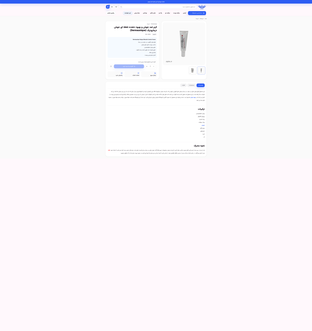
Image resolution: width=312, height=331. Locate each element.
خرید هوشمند (127, 13)
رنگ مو (160, 13)
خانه (206, 18)
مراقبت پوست (176, 13)
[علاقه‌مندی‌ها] (116, 7)
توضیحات (200, 85)
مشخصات (191, 85)
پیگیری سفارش (110, 13)
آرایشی (184, 13)
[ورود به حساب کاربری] (112, 7)
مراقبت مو (167, 13)
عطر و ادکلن (153, 13)
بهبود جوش (193, 97)
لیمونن (203, 125)
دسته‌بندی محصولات (197, 13)
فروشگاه (201, 18)
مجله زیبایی (137, 13)
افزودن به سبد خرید (128, 66)
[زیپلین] (202, 6)
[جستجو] (121, 6)
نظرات (183, 85)
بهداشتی (145, 13)
